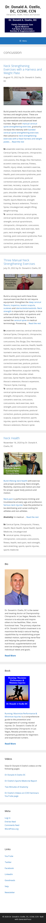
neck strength (15, 232)
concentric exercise (12, 156)
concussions (9, 159)
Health (7, 167)
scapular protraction (31, 366)
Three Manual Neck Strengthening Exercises (19, 262)
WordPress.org (12, 828)
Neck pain (8, 499)
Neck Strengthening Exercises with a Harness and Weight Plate (23, 69)
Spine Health (19, 377)
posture (26, 181)
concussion (27, 156)
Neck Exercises (29, 170)
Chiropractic (23, 152)
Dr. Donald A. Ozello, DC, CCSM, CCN (23, 9)
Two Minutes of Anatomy (16, 786)
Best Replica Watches (10, 839)
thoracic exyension (30, 381)
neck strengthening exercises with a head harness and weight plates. (23, 138)
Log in (7, 818)
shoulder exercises (22, 189)
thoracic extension (20, 203)
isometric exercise (31, 167)
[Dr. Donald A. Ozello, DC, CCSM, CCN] (23, 25)
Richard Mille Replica (10, 842)
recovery (17, 185)
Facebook (9, 868)
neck (18, 228)
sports (21, 546)
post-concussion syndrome (16, 359)
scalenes (7, 308)
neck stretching (11, 546)
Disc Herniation (34, 159)
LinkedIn (9, 874)
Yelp (7, 886)
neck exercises (27, 228)
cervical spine (30, 214)
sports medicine (25, 247)
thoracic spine (28, 425)
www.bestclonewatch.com (32, 839)
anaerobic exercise (15, 149)
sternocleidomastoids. (26, 308)
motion (7, 170)
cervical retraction (33, 149)
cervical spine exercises (14, 217)
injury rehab (16, 167)
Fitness (32, 163)
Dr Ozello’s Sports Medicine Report (21, 780)
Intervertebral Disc (31, 348)
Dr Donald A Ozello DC (15, 774)
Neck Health (9, 356)
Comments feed (12, 825)
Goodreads (10, 880)
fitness (7, 542)
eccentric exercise (12, 163)
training (22, 385)
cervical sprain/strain (22, 221)
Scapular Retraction (13, 370)
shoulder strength (21, 196)
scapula (25, 185)
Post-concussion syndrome (16, 410)
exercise (24, 163)
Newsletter (10, 892)
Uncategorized (16, 207)
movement (16, 170)
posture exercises (30, 243)
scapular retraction (21, 417)
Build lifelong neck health (15, 480)
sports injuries (10, 247)
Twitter (8, 862)
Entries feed (10, 821)
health (13, 542)
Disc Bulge (21, 159)
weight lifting (30, 207)
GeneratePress (25, 919)
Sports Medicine (18, 199)
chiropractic (9, 225)
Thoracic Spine (10, 385)
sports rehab (33, 421)
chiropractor (36, 152)
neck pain (21, 542)
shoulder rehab (16, 192)
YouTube (9, 856)
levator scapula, (28, 305)
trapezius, (15, 305)
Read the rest (18, 141)
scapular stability (31, 370)
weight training (11, 210)
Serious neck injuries (13, 505)
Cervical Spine (10, 152)
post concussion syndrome (23, 174)
